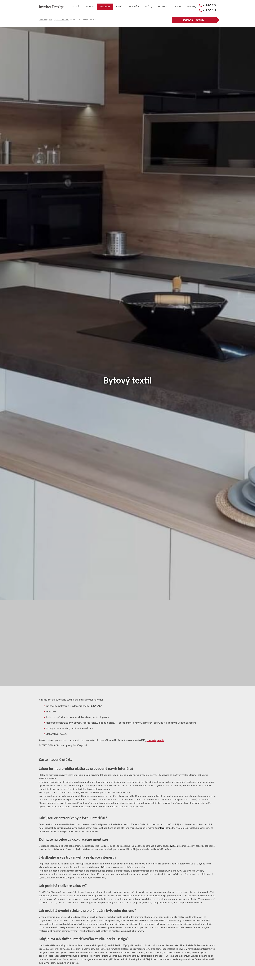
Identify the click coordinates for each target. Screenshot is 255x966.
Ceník (119, 6)
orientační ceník (163, 828)
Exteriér (90, 6)
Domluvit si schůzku (193, 20)
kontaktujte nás (155, 740)
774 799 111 (209, 10)
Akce (178, 6)
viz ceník (175, 846)
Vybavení (105, 6)
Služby (148, 6)
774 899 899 (209, 5)
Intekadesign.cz (45, 20)
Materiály (134, 6)
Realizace (163, 6)
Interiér (76, 6)
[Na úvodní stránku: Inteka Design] (51, 7)
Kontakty (191, 6)
